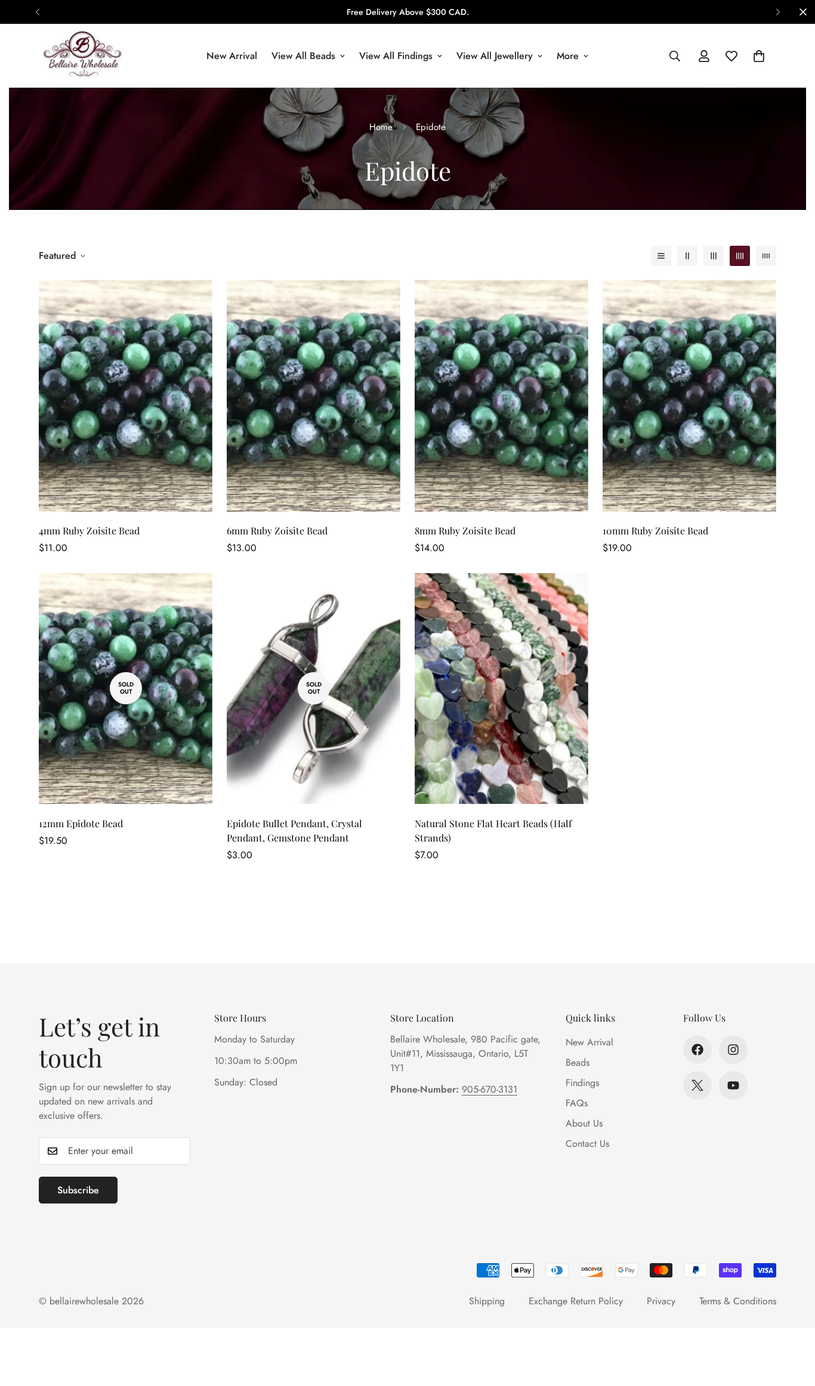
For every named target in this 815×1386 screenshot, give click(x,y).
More (568, 56)
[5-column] (766, 256)
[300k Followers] (697, 1049)
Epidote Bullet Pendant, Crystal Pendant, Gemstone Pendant (294, 829)
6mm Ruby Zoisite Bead (277, 530)
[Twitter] (697, 1085)
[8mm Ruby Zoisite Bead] (501, 396)
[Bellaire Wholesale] (82, 56)
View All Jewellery (494, 56)
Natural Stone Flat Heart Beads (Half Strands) (493, 829)
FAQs (577, 1103)
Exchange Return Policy (576, 1301)
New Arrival (231, 56)
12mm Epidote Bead (81, 822)
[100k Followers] (733, 1049)
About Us (584, 1123)
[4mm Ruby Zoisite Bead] (125, 396)
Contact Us (587, 1143)
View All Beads (303, 56)
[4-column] (740, 256)
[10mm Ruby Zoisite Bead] (689, 396)
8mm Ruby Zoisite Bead (465, 530)
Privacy (661, 1301)
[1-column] (661, 256)
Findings (582, 1083)
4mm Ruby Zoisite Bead (89, 530)
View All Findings (396, 56)
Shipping (487, 1301)
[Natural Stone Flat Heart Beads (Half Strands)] (501, 689)
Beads (577, 1062)
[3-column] (713, 256)
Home (381, 127)
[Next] (777, 12)
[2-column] (687, 256)
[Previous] (37, 12)
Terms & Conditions (737, 1301)
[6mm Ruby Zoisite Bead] (313, 396)
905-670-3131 (489, 1089)
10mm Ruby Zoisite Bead (655, 530)
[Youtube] (733, 1085)
